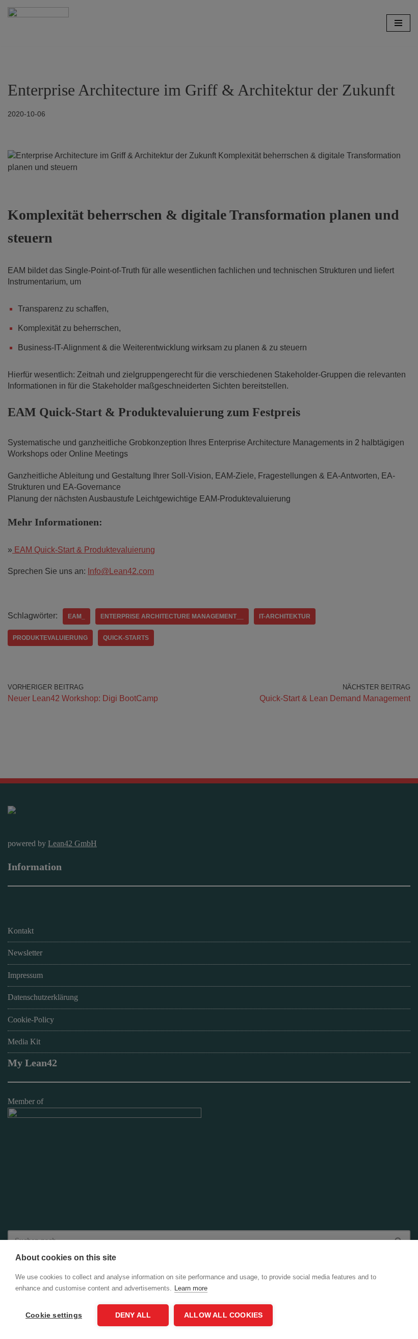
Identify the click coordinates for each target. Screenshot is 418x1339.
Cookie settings (53, 1315)
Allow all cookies (223, 1315)
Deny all (133, 1315)
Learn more (190, 1288)
